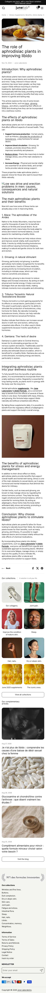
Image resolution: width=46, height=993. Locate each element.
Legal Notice (7, 952)
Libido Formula (20, 391)
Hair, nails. (6, 917)
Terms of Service (9, 937)
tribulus (5, 106)
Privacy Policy (7, 946)
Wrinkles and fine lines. (11, 889)
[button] (3, 8)
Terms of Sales (8, 940)
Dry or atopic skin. (9, 899)
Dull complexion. (9, 896)
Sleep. (4, 914)
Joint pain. (6, 905)
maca (27, 103)
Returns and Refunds (10, 943)
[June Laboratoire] (23, 8)
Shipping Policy (8, 949)
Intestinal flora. (8, 911)
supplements (23, 388)
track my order (8, 958)
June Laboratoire (27, 544)
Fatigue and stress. (10, 908)
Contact (5, 955)
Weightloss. (6, 926)
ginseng (33, 103)
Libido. (4, 920)
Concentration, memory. (12, 923)
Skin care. (6, 902)
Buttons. (5, 893)
